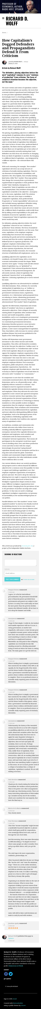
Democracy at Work (15, 966)
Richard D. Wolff (17, 21)
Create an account (28, 579)
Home (4, 32)
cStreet (23, 1005)
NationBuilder (18, 1003)
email (15, 999)
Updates (11, 938)
